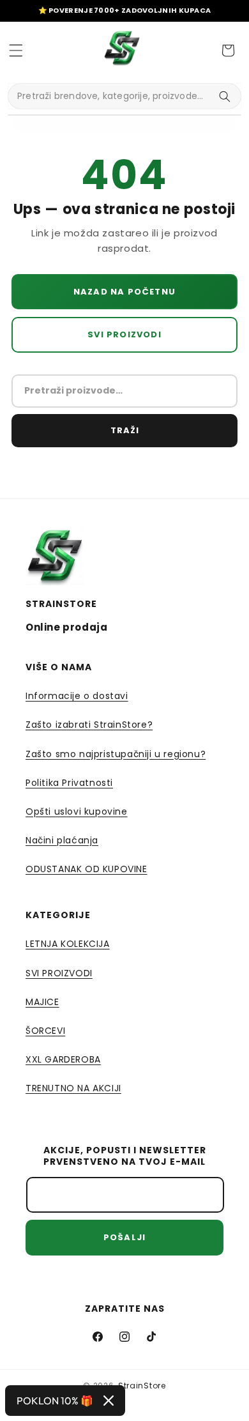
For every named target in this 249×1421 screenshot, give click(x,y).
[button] (228, 50)
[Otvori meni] (16, 50)
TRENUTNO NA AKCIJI (73, 1088)
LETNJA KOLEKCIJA (68, 943)
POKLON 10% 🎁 (55, 1400)
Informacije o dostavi (77, 695)
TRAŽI (124, 430)
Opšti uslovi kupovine (77, 811)
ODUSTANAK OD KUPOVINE (86, 869)
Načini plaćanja (62, 840)
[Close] (108, 1400)
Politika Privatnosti (69, 782)
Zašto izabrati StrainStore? (89, 724)
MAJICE (42, 1001)
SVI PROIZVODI (124, 334)
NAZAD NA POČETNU (124, 292)
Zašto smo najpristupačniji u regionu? (116, 754)
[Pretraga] (225, 96)
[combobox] (124, 96)
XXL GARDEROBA (63, 1059)
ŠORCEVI (45, 1030)
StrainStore (142, 1385)
